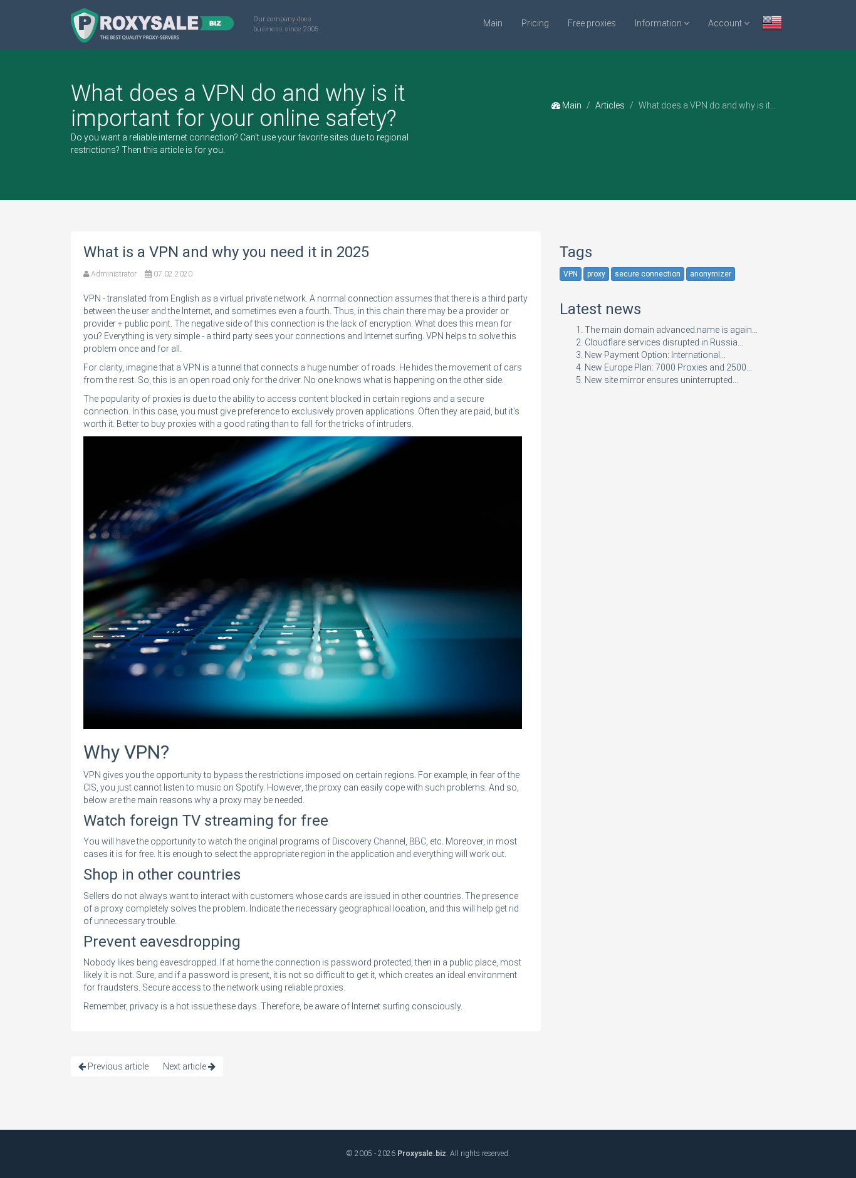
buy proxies (174, 424)
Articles (610, 105)
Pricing (535, 23)
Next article (185, 1066)
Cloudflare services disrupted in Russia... (664, 342)
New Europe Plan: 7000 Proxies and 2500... (668, 367)
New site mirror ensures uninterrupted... (661, 380)
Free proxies (592, 23)
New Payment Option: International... (655, 355)
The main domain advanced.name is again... (671, 330)
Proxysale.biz (421, 1153)
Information (659, 23)
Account (726, 23)
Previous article (117, 1066)
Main (493, 23)
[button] (772, 24)
